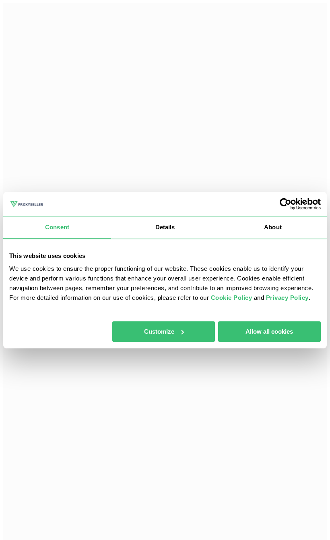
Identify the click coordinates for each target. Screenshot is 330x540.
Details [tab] (165, 227)
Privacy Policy (287, 297)
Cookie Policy (231, 297)
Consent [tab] (57, 227)
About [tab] (273, 227)
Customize (159, 331)
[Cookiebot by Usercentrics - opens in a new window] (285, 204)
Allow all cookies (269, 331)
